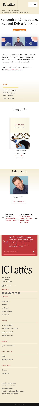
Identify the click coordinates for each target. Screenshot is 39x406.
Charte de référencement (10, 393)
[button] (19, 189)
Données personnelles (9, 383)
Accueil (3, 11)
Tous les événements (13, 11)
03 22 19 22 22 (17, 69)
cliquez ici (20, 247)
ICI (8, 69)
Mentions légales (7, 388)
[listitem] (3, 293)
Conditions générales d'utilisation (13, 391)
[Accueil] (9, 4)
